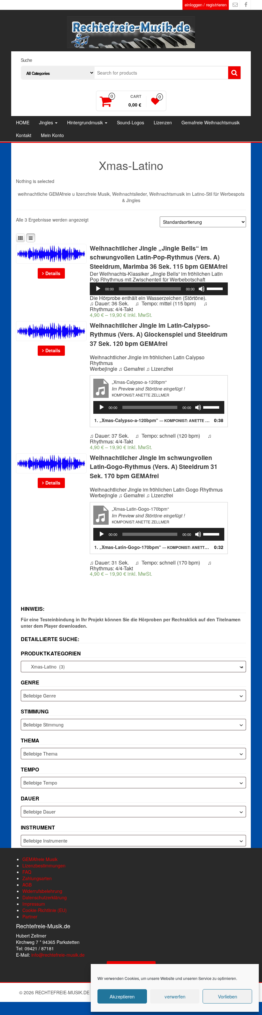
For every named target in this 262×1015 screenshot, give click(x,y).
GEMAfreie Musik (40, 859)
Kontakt (23, 135)
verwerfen (175, 996)
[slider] (216, 288)
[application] (159, 288)
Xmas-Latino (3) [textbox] (133, 666)
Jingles (46, 122)
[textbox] (133, 695)
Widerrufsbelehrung (42, 891)
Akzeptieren (122, 996)
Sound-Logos (130, 122)
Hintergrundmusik (85, 122)
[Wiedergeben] (98, 289)
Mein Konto (52, 135)
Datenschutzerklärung (44, 897)
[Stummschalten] (201, 289)
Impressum (33, 904)
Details (52, 273)
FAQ (26, 872)
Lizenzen (163, 122)
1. (152, 420)
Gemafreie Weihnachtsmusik (210, 122)
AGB (27, 884)
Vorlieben (227, 996)
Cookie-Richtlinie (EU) (44, 910)
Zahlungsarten (37, 878)
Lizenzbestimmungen (44, 865)
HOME (22, 122)
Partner (29, 916)
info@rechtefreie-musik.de (58, 955)
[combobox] (133, 666)
